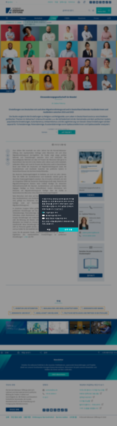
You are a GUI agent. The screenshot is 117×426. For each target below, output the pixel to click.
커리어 (50, 2)
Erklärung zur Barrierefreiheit (43, 417)
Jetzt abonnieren (58, 374)
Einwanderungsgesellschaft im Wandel (37, 22)
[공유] (8, 163)
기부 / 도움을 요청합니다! (89, 408)
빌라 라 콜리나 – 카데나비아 (90, 405)
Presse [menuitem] (96, 18)
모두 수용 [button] (68, 229)
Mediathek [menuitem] (38, 18)
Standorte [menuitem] (81, 18)
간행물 (19, 22)
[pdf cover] (90, 167)
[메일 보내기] (8, 159)
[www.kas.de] (15, 10)
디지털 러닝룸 (85, 401)
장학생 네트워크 (86, 397)
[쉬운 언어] (78, 2)
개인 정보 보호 (16, 417)
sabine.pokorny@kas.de (90, 232)
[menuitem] (9, 18)
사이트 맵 (73, 417)
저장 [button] (48, 229)
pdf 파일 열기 (67, 132)
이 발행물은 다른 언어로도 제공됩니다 (58, 129)
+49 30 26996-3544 (88, 236)
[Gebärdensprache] (84, 2)
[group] (16, 329)
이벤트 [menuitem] (67, 18)
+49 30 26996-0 (50, 394)
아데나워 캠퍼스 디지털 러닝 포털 (92, 390)
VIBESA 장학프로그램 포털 (89, 394)
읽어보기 (91, 275)
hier (26, 237)
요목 (7, 417)
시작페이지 (10, 22)
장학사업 (63, 2)
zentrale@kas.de (51, 390)
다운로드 (91, 195)
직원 (56, 2)
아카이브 (71, 2)
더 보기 (45, 397)
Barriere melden (62, 417)
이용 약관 (27, 417)
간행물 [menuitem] (53, 18)
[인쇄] (8, 155)
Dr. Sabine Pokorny (58, 103)
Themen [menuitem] (23, 18)
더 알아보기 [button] (58, 209)
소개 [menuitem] (109, 18)
